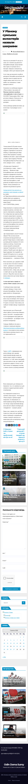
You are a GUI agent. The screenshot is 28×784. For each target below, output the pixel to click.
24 (4, 649)
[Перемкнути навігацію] (25, 17)
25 (7, 649)
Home (9, 780)
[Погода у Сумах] (8, 612)
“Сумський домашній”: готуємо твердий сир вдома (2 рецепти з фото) (20, 435)
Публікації (5, 27)
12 (10, 643)
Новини (5, 677)
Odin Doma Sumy (14, 7)
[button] (21, 17)
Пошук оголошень (16, 780)
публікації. (7, 278)
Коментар (6, 522)
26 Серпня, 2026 (9, 718)
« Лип (4, 657)
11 (7, 643)
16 (23, 643)
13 (14, 643)
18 (7, 646)
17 (4, 646)
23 (23, 646)
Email (4, 560)
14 (17, 643)
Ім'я (4, 553)
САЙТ (9, 351)
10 (4, 643)
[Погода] (7, 615)
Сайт (4, 568)
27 (14, 649)
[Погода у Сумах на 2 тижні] (11, 617)
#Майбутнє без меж (12, 54)
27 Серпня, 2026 (9, 684)
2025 (2, 774)
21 (17, 646)
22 (20, 646)
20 (14, 646)
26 (10, 649)
